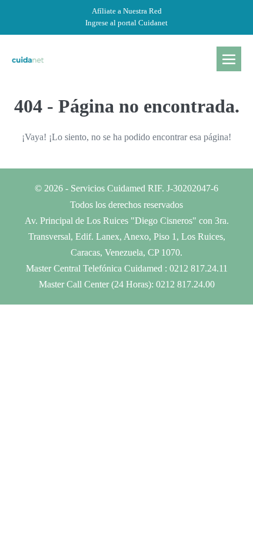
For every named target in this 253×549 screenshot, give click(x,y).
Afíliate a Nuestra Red (127, 10)
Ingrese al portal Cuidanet (126, 22)
